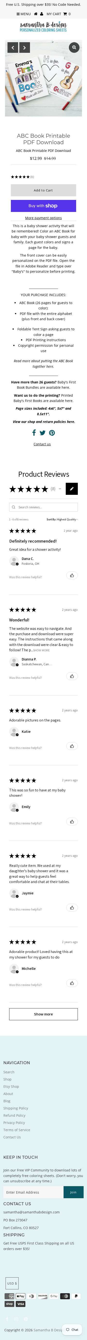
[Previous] (12, 47)
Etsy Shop (11, 1086)
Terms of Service (16, 1130)
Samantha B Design (49, 1330)
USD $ (12, 1283)
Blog (6, 1101)
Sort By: (51, 519)
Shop (7, 1079)
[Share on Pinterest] (52, 434)
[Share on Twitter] (42, 434)
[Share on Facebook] (34, 434)
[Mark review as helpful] (72, 575)
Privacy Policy (14, 1122)
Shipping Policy (15, 1108)
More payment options (43, 218)
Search (8, 1072)
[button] (60, 489)
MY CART (59, 14)
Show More (41, 650)
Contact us (42, 444)
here (49, 366)
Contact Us (12, 1137)
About (8, 1093)
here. (66, 387)
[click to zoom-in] (74, 47)
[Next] (24, 47)
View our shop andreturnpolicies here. (44, 421)
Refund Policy (14, 1115)
